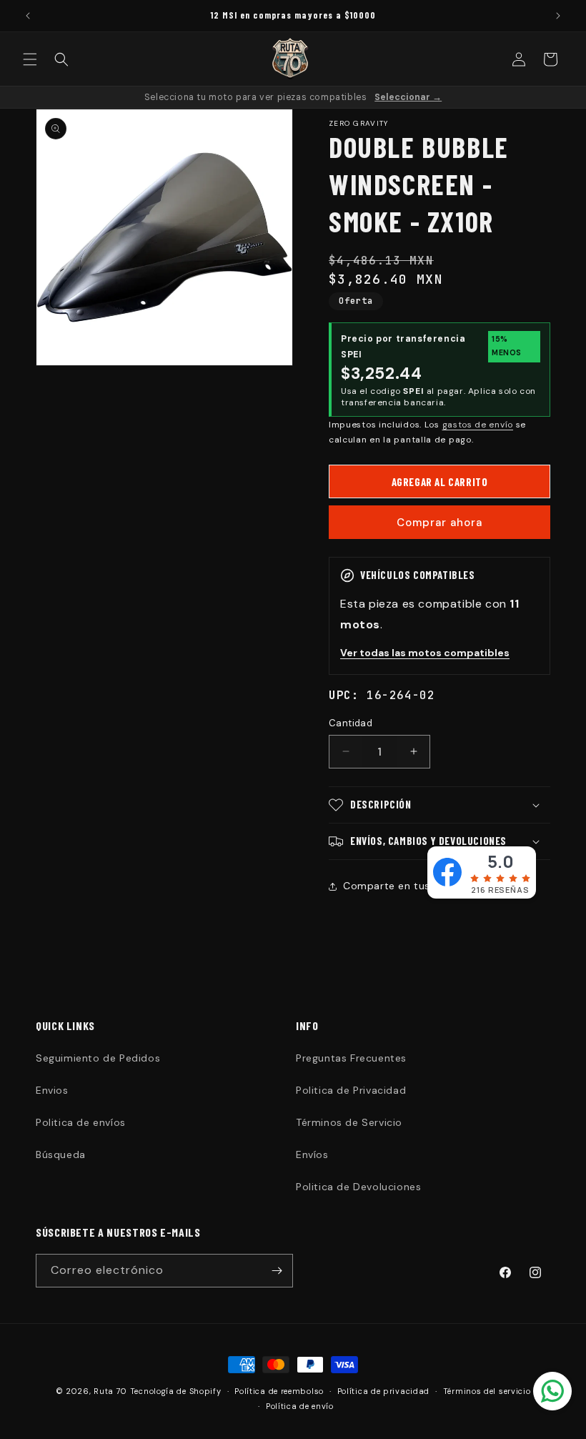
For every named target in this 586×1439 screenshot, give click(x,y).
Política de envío (300, 1406)
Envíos (312, 1154)
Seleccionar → (408, 97)
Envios (52, 1090)
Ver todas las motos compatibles (425, 652)
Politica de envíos (81, 1122)
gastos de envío (478, 424)
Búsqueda (61, 1154)
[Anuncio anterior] (28, 15)
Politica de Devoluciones (358, 1186)
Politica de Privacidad (351, 1090)
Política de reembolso (279, 1391)
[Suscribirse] (276, 1270)
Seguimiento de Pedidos (98, 1058)
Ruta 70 (110, 1391)
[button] (30, 59)
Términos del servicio (487, 1391)
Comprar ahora (439, 522)
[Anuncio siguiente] (558, 15)
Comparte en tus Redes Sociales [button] (426, 885)
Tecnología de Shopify (176, 1391)
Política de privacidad (383, 1391)
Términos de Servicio (349, 1122)
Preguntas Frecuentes (351, 1058)
